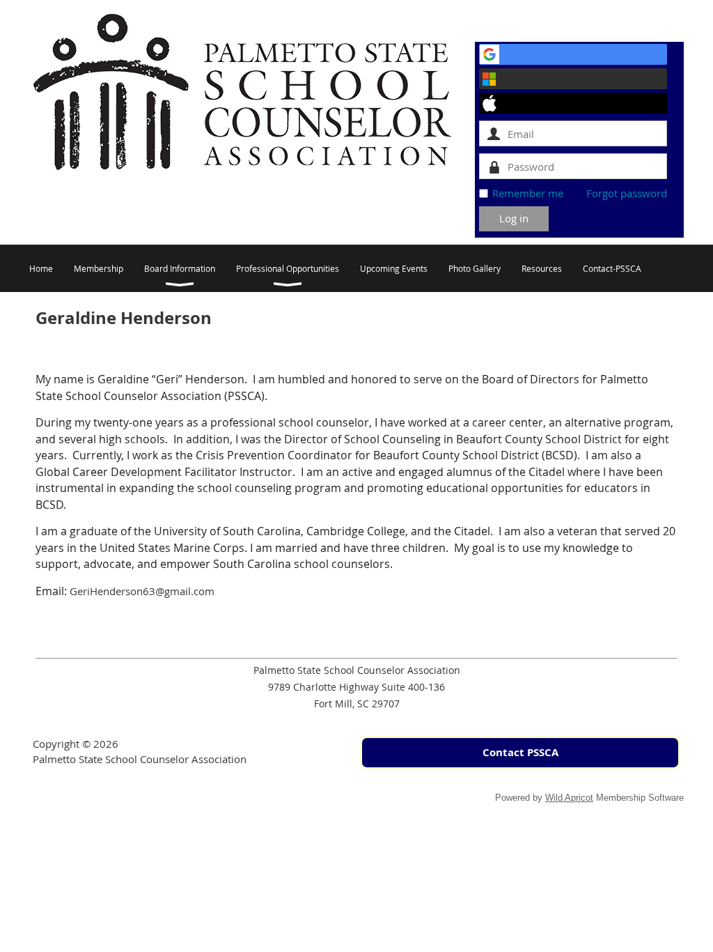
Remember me (527, 193)
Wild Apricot (569, 797)
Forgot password (626, 193)
